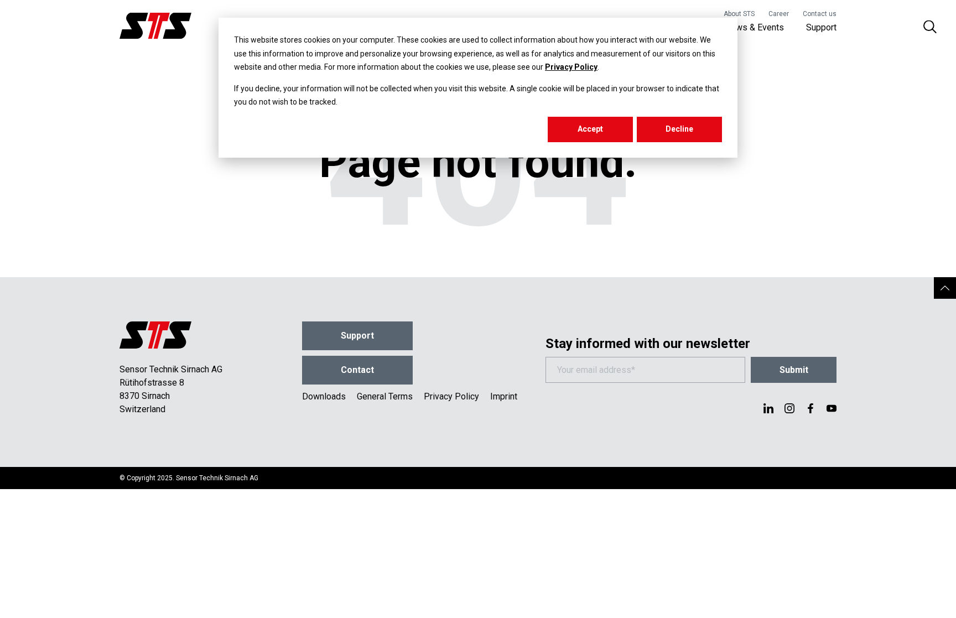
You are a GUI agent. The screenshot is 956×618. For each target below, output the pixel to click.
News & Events (754, 27)
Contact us (819, 14)
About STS (739, 14)
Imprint (503, 396)
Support (821, 27)
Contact (357, 370)
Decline (679, 128)
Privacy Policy (571, 67)
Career (778, 14)
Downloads (324, 396)
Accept (590, 128)
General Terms (385, 396)
